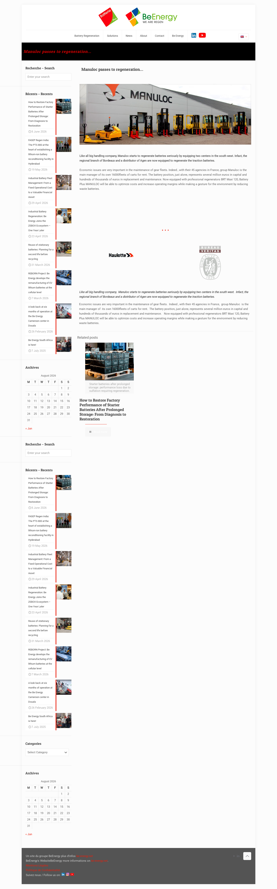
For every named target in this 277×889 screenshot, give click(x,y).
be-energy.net (84, 856)
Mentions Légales (37, 865)
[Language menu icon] (243, 36)
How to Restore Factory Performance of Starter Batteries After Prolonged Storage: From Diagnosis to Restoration (103, 409)
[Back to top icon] (247, 856)
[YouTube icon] (234, 856)
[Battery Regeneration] (138, 17)
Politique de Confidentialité (43, 870)
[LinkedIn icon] (238, 856)
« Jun (28, 428)
